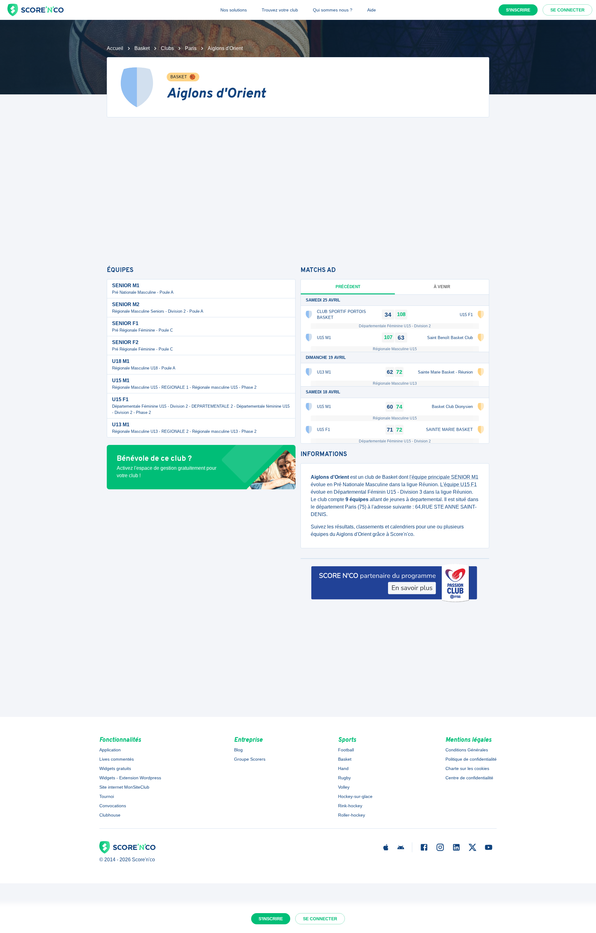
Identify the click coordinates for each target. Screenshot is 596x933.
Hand (343, 768)
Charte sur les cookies (467, 768)
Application (110, 749)
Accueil (115, 48)
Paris (190, 48)
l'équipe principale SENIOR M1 (443, 477)
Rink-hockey (350, 805)
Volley (344, 787)
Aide (371, 9)
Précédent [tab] (348, 286)
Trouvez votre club (280, 9)
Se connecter (567, 9)
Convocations (112, 805)
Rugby (344, 777)
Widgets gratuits (115, 768)
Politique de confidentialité (471, 759)
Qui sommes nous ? (332, 9)
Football (346, 749)
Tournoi (106, 796)
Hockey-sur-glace (355, 796)
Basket (142, 48)
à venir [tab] (442, 286)
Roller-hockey (351, 815)
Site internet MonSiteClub (124, 787)
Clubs (167, 48)
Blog (238, 749)
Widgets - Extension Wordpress (130, 777)
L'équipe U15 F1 (458, 484)
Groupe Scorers (249, 759)
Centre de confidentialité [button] (469, 777)
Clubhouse (109, 815)
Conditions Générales (466, 749)
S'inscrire (518, 9)
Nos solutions (233, 9)
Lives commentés (116, 759)
